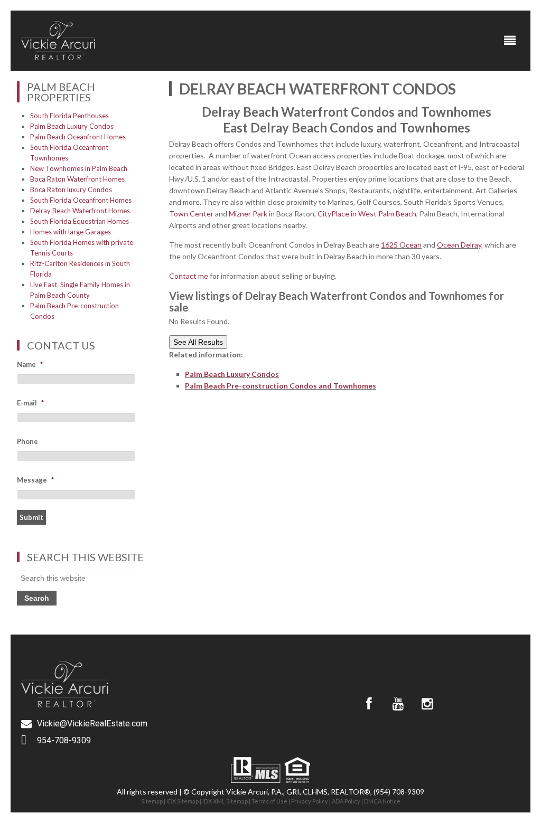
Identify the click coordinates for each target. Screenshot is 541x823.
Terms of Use (269, 801)
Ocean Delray (459, 244)
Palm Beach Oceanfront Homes (78, 137)
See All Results (198, 342)
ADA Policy (346, 801)
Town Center (192, 213)
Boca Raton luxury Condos (71, 189)
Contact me (188, 275)
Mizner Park (248, 213)
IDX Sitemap (182, 801)
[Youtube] (398, 703)
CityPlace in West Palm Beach (367, 213)
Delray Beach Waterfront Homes (80, 210)
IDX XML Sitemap (225, 801)
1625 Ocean (401, 244)
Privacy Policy (309, 801)
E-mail (30, 403)
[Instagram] (427, 703)
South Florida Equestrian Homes (79, 221)
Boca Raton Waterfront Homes (77, 179)
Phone (27, 441)
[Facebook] (369, 703)
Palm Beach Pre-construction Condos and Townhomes (280, 385)
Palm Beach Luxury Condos (232, 374)
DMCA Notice (382, 801)
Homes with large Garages (70, 232)
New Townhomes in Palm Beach (78, 168)
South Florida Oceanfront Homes (81, 200)
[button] (510, 41)
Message (35, 480)
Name (30, 364)
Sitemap (152, 801)
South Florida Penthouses (69, 115)
